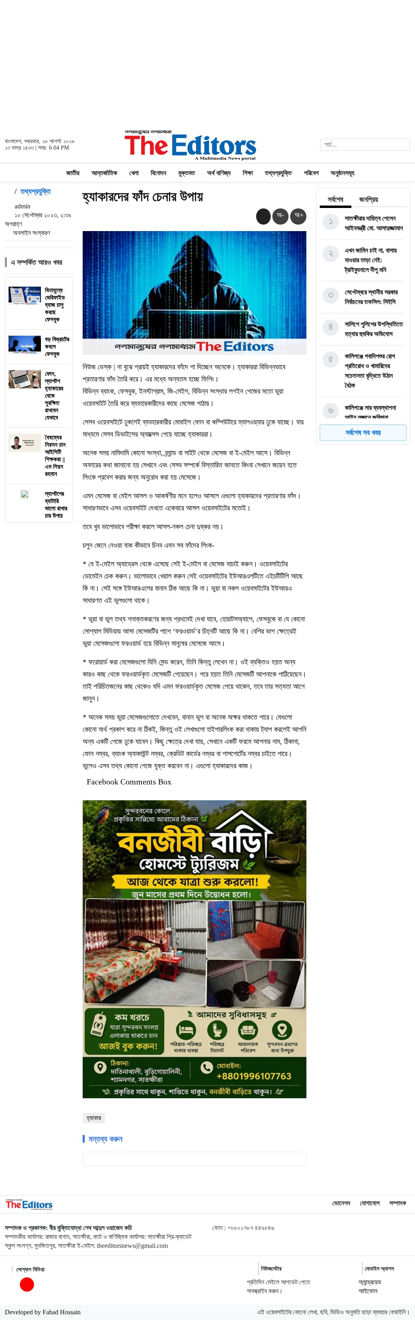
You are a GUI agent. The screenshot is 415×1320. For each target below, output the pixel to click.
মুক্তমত (186, 172)
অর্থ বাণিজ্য (219, 172)
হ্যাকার (94, 1117)
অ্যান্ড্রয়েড (370, 1282)
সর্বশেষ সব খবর (363, 433)
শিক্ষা (248, 172)
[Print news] (263, 216)
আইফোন (368, 1291)
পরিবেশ (311, 172)
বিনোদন (158, 172)
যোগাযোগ (370, 1203)
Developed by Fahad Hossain (43, 1312)
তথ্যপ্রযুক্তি (278, 172)
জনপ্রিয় (368, 199)
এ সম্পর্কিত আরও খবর (36, 262)
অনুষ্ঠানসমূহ (342, 172)
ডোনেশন (341, 1203)
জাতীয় (72, 172)
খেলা (134, 172)
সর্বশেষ (335, 199)
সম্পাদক (397, 1203)
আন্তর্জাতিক (104, 172)
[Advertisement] (207, 63)
